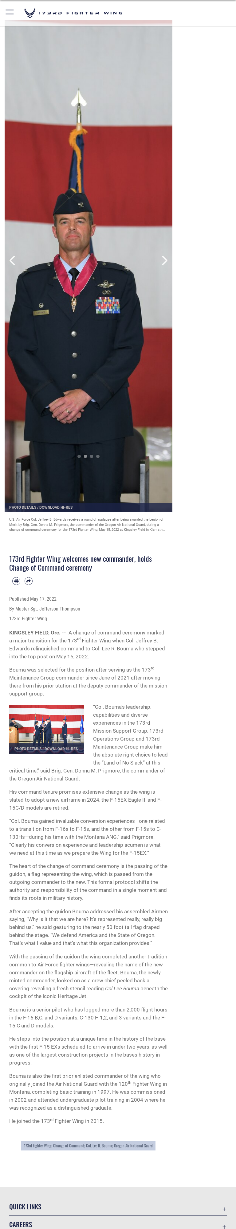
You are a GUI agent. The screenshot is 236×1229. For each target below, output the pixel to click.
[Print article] (16, 581)
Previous (13, 260)
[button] (10, 13)
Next (163, 260)
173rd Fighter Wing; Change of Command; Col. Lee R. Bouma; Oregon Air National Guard (88, 1146)
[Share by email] (29, 581)
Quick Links (25, 1206)
